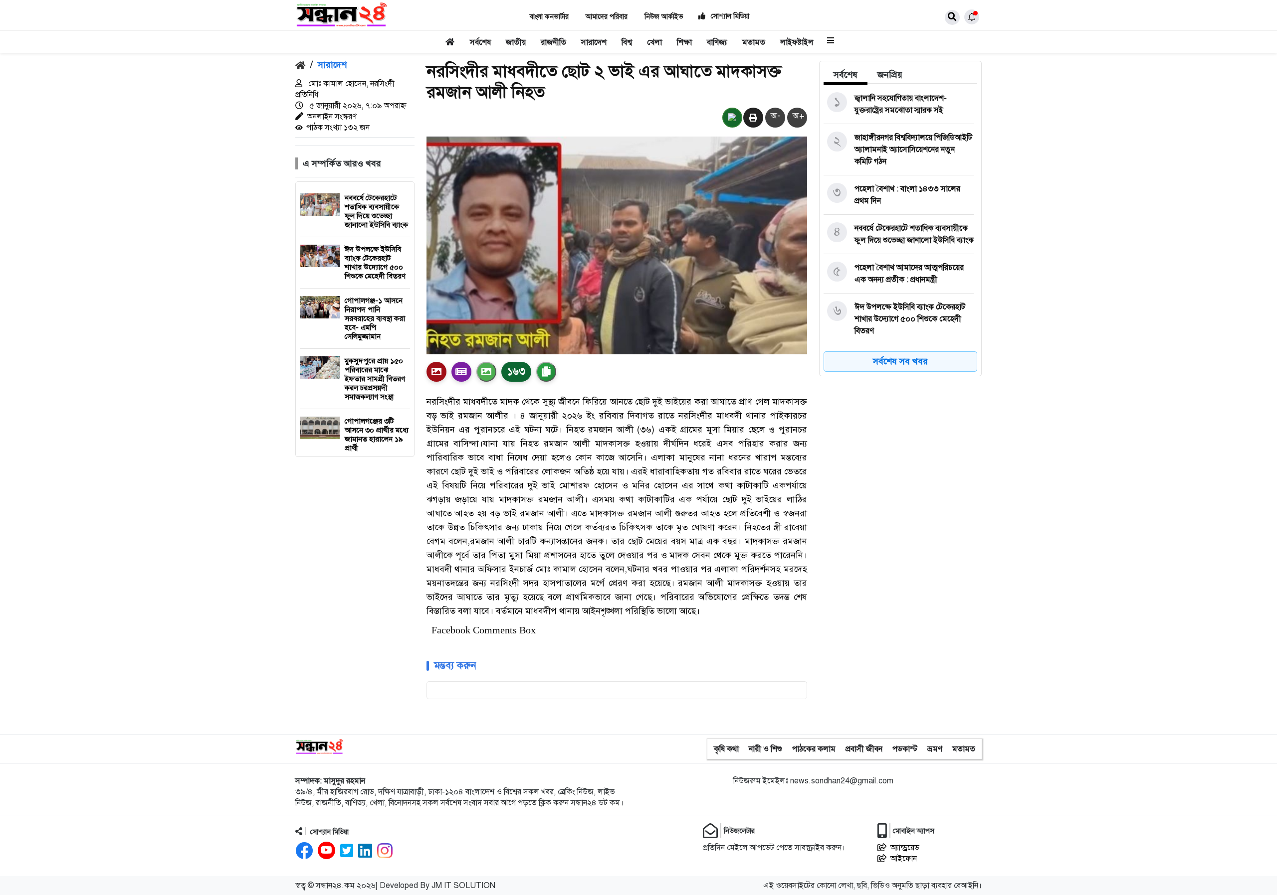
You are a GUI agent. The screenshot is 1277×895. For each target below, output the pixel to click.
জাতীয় (516, 42)
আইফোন (903, 859)
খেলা (654, 42)
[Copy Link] (546, 372)
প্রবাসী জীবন (864, 749)
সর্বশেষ (480, 42)
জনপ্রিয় (889, 74)
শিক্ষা (684, 42)
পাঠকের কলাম (814, 749)
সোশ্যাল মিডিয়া (729, 16)
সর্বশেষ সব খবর (900, 361)
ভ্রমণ (934, 749)
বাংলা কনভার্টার (549, 16)
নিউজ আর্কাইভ (663, 16)
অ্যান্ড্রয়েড (904, 848)
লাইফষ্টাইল (797, 42)
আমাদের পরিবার (607, 16)
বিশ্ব (627, 42)
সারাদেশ (594, 42)
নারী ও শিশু (765, 749)
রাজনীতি (553, 42)
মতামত (753, 42)
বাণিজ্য (717, 42)
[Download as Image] (486, 372)
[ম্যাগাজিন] (461, 372)
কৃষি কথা (726, 749)
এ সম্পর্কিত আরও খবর (342, 163)
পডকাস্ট (904, 749)
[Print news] (753, 118)
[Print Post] (436, 372)
